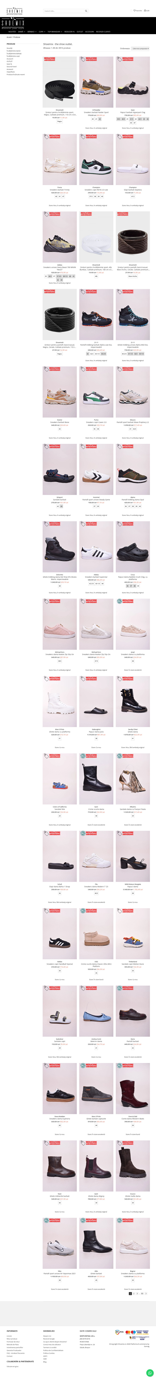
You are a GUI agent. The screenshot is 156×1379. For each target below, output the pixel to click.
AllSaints (133, 807)
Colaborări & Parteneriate (20, 1361)
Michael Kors (59, 652)
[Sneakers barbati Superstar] (96, 546)
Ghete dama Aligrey (96, 1196)
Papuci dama (132, 886)
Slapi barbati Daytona (133, 190)
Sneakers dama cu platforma (133, 654)
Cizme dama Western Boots (133, 1119)
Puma (60, 187)
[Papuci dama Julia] (96, 701)
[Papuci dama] (133, 856)
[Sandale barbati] (60, 469)
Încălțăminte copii (13, 56)
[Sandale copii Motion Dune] (133, 933)
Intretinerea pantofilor (15, 1347)
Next (59, 1194)
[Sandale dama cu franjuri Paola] (133, 778)
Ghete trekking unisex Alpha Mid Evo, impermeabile (133, 346)
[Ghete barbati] (96, 1243)
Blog (44, 1362)
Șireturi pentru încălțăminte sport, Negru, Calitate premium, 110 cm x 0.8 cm (59, 113)
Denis (133, 1039)
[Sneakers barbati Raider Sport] (96, 82)
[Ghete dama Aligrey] (96, 1166)
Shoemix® (59, 110)
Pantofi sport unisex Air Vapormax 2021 (60, 1273)
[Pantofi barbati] (133, 1011)
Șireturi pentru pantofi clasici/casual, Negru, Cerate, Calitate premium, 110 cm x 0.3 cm (59, 346)
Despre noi (47, 1336)
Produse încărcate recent (16, 74)
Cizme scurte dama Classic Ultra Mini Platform (96, 965)
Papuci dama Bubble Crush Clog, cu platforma (132, 578)
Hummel (96, 497)
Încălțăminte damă (13, 51)
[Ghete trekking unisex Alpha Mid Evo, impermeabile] (133, 314)
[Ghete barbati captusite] (96, 1088)
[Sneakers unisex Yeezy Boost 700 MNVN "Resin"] (60, 237)
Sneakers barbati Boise (59, 422)
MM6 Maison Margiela (133, 884)
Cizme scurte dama (96, 809)
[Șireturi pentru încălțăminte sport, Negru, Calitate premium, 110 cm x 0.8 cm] (60, 82)
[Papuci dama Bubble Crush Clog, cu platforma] (133, 546)
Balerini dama (96, 1041)
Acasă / (10, 37)
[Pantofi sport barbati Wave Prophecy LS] (133, 392)
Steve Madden (59, 1116)
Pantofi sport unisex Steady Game (96, 499)
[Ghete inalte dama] (133, 1166)
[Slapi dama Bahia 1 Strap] (60, 856)
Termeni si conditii (49, 1347)
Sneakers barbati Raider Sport (96, 112)
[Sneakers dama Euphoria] (60, 1088)
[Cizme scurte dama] (96, 778)
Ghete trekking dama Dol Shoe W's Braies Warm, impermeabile (60, 578)
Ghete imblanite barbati (59, 1196)
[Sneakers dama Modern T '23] (96, 856)
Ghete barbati (96, 1273)
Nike (59, 1271)
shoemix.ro (49, 1331)
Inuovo (132, 1194)
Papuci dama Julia (96, 732)
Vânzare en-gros (12, 1366)
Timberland (133, 961)
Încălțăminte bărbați (14, 53)
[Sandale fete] (60, 778)
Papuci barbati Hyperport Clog (132, 112)
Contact (9, 1356)
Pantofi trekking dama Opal (133, 499)
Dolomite (59, 575)
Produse (16, 37)
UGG (96, 961)
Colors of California (60, 807)
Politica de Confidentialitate (42, 1321)
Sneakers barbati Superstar (96, 577)
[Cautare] (86, 11)
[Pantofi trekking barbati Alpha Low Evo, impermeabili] (96, 314)
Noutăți (9, 48)
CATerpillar (96, 110)
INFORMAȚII (12, 1331)
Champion (96, 187)
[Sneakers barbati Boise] (60, 392)
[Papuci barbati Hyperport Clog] (133, 82)
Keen (133, 110)
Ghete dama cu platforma (59, 732)
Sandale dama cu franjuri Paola (133, 809)
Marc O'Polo (59, 729)
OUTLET (9, 61)
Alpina (133, 497)
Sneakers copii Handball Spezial (60, 964)
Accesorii (10, 59)
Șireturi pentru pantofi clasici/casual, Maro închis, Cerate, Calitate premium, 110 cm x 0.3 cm (133, 268)
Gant (96, 807)
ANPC (45, 1356)
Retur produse (12, 1339)
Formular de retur (13, 1342)
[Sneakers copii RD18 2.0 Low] (96, 159)
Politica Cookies (49, 1353)
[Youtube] (76, 1315)
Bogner (132, 1271)
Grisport (60, 497)
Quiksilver (59, 1039)
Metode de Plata (13, 1344)
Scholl (60, 884)
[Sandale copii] (60, 1011)
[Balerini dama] (96, 1011)
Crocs (133, 575)
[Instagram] (85, 1315)
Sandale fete (60, 809)
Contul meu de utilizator (52, 1344)
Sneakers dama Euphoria (59, 1119)
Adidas (59, 265)
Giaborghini (96, 729)
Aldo (96, 1271)
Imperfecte (11, 72)
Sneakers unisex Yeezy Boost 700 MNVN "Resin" (59, 268)
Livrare (9, 1336)
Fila (96, 884)
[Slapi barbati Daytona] (133, 159)
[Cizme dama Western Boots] (133, 1088)
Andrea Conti (96, 1039)
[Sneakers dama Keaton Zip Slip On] (60, 624)
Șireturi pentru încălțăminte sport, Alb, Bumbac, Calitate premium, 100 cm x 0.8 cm (96, 268)
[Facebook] (71, 1315)
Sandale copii (59, 1041)
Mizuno (133, 420)
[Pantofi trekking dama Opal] (133, 469)
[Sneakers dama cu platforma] (133, 624)
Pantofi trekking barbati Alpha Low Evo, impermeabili (96, 346)
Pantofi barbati (133, 1041)
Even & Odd (133, 1116)
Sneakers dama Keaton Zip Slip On (60, 654)
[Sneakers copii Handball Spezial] (60, 933)
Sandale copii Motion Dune (133, 964)
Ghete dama (133, 732)
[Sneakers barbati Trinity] (60, 159)
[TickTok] (80, 1315)
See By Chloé (132, 729)
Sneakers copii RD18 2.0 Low (96, 190)
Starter (59, 420)
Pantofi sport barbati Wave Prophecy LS (133, 422)
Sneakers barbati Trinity (59, 190)
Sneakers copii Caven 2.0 (96, 422)
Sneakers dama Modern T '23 (96, 886)
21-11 (96, 342)
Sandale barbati (59, 499)
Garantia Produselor (14, 1350)
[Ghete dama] (133, 701)
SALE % (9, 64)
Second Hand (11, 66)
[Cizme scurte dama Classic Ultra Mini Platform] (96, 933)
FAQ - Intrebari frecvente (15, 1353)
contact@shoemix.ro (127, 1313)
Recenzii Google (49, 1339)
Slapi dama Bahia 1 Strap (59, 886)
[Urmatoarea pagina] (145, 1293)
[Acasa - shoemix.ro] (19, 11)
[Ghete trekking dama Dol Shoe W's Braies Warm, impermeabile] (60, 546)
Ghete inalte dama (132, 1196)
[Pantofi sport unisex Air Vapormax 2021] (60, 1243)
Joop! (133, 652)
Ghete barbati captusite (96, 1119)
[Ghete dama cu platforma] (60, 701)
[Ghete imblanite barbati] (60, 1166)
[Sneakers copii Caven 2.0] (96, 392)
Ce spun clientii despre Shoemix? (55, 1342)
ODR (45, 1359)
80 (142, 1293)
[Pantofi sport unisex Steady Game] (96, 469)
